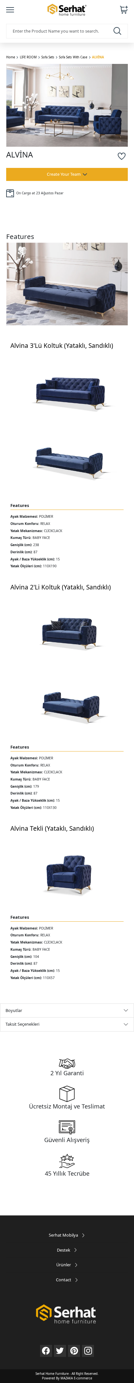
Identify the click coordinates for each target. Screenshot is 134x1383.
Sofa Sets (47, 57)
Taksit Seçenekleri (22, 1024)
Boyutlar (14, 1010)
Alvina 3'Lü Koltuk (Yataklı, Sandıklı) (61, 345)
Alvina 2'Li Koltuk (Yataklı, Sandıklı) (60, 587)
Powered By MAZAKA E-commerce (67, 1378)
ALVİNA (98, 57)
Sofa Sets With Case (73, 57)
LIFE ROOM (28, 57)
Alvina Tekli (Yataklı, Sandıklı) (52, 828)
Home (10, 57)
